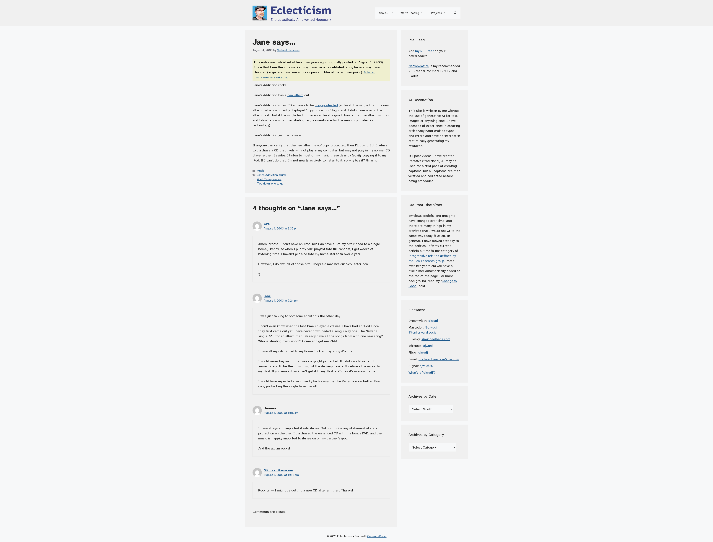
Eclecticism (301, 10)
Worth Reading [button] (410, 13)
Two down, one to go (270, 183)
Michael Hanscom (278, 470)
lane (267, 296)
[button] (455, 13)
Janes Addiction (267, 175)
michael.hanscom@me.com (439, 359)
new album (295, 95)
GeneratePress (377, 536)
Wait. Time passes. (269, 179)
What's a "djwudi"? (422, 372)
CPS (267, 224)
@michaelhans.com (435, 339)
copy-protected (326, 105)
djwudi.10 (426, 366)
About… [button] (383, 13)
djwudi (433, 321)
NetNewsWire (418, 66)
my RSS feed (424, 51)
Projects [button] (436, 13)
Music (260, 170)
